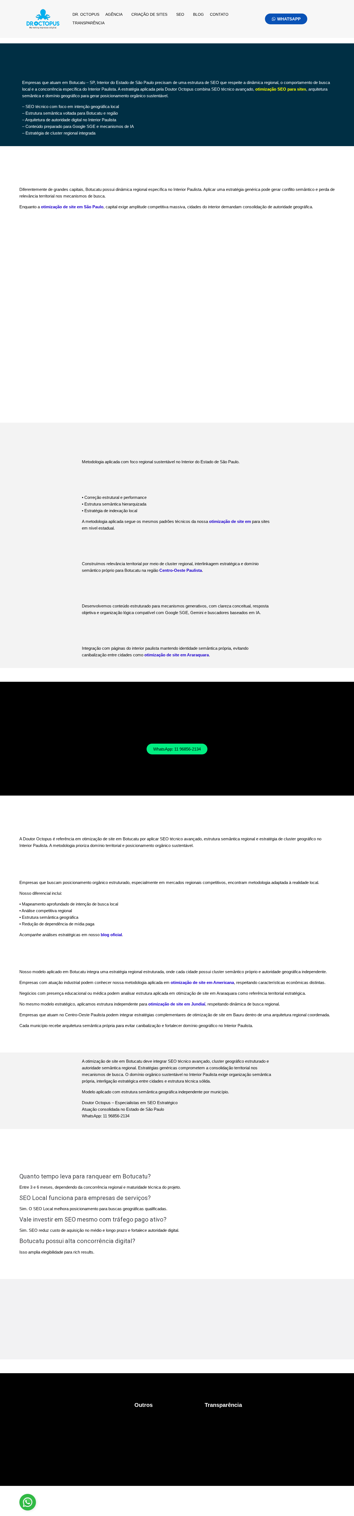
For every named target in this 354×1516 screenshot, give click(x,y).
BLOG (198, 14)
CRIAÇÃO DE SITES (149, 14)
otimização (230, 521)
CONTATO (219, 14)
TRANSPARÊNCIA (88, 23)
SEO (180, 14)
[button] (115, 14)
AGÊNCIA (114, 14)
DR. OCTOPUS (85, 14)
